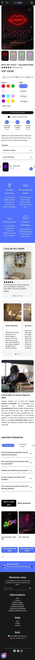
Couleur (4, 82)
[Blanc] (8, 91)
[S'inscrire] (30, 588)
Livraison (17, 600)
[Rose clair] (3, 91)
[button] (31, 27)
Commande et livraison (22, 445)
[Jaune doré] (13, 101)
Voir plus (5, 145)
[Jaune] (8, 101)
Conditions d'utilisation (17, 606)
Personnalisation (8, 445)
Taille (21, 82)
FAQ (17, 598)
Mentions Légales (17, 602)
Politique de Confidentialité (17, 608)
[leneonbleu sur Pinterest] (18, 651)
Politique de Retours (17, 604)
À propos (17, 625)
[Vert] (13, 86)
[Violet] (3, 101)
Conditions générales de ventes (17, 610)
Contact (17, 623)
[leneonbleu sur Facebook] (14, 651)
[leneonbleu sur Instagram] (22, 651)
